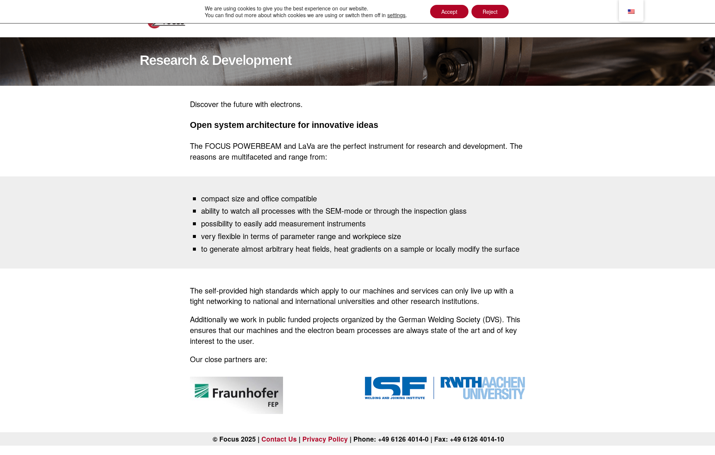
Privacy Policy (325, 438)
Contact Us (279, 438)
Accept (449, 11)
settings (396, 15)
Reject (490, 11)
